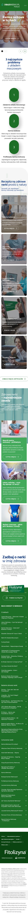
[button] (25, 5)
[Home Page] (10, 5)
